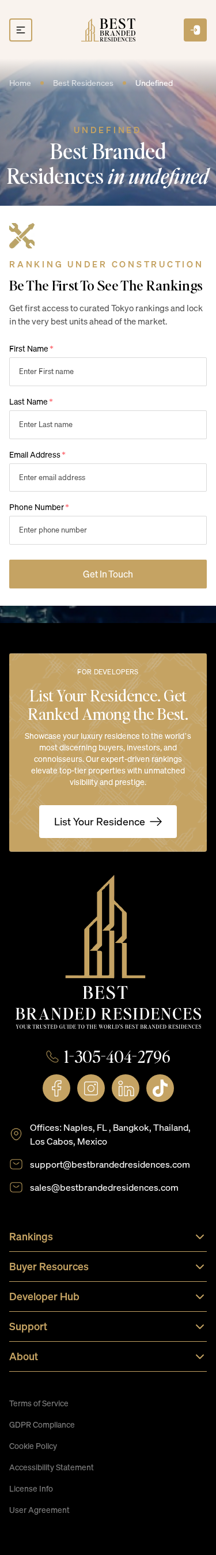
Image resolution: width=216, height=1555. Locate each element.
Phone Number (39, 506)
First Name (31, 348)
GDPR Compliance (42, 1424)
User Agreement (39, 1509)
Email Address (37, 454)
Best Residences (83, 82)
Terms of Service (39, 1403)
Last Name (31, 401)
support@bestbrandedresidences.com (110, 1164)
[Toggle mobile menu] (20, 29)
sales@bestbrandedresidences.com (104, 1187)
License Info (31, 1488)
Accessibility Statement (51, 1467)
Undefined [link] (154, 82)
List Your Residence (99, 821)
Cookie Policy (33, 1445)
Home (20, 82)
